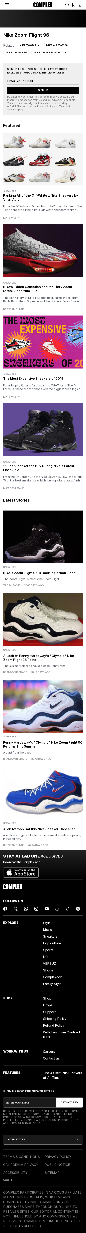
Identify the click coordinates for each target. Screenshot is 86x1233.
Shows (48, 970)
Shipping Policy (54, 1019)
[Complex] (43, 4)
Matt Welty (11, 218)
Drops (47, 1005)
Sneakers (9, 191)
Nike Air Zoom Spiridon (50, 52)
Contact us (51, 1058)
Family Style (52, 984)
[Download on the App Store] (21, 870)
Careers (49, 1052)
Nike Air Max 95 (16, 52)
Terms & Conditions (21, 1157)
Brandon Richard (15, 672)
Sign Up (43, 90)
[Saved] (73, 4)
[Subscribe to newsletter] (69, 1103)
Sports (48, 950)
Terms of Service (20, 1122)
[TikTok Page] (68, 909)
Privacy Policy (45, 106)
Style (47, 923)
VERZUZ (49, 963)
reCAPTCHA (14, 106)
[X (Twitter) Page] (16, 909)
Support (49, 1012)
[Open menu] (7, 5)
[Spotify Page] (78, 909)
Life (45, 957)
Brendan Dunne (13, 309)
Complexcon (52, 977)
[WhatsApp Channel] (26, 909)
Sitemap (52, 1173)
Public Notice (57, 1165)
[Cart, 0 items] (80, 4)
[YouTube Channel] (47, 909)
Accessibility (15, 1173)
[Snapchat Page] (57, 909)
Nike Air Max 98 (57, 45)
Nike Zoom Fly (29, 45)
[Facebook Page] (5, 909)
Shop (47, 998)
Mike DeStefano (14, 488)
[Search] (67, 4)
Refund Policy (53, 1025)
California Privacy (20, 1165)
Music (47, 930)
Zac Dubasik (11, 585)
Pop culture (52, 943)
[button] (43, 1140)
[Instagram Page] (36, 909)
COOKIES (8, 1179)
